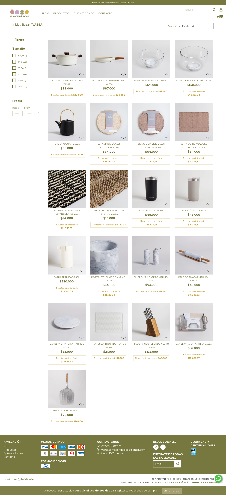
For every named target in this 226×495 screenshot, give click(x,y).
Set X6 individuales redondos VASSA (109, 145)
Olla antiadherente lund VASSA (67, 82)
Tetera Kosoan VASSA (66, 143)
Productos (61, 13)
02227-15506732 (111, 446)
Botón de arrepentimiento (207, 482)
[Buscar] (214, 10)
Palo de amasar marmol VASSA (193, 279)
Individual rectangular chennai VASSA (109, 212)
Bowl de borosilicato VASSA (151, 80)
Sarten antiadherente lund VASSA (109, 82)
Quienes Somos (83, 13)
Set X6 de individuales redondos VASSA (151, 145)
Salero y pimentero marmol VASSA (151, 279)
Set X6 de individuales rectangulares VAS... (193, 145)
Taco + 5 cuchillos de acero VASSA (151, 345)
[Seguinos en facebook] (163, 447)
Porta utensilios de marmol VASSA (109, 279)
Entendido (171, 490)
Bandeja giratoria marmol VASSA (67, 345)
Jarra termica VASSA (66, 277)
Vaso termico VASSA (151, 210)
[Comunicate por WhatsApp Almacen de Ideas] (218, 479)
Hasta (27, 108)
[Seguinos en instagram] (156, 447)
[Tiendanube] (19, 480)
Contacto (105, 13)
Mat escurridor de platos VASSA (109, 345)
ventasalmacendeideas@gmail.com (123, 449)
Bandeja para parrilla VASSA (194, 343)
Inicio (45, 13)
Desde (15, 108)
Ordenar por (173, 26)
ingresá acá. (181, 482)
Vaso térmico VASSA (194, 210)
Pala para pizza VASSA (66, 410)
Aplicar (38, 113)
